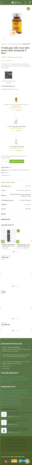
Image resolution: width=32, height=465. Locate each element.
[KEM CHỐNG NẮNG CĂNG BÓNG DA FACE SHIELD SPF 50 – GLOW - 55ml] (4, 430)
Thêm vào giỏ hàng (16, 161)
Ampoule (6, 172)
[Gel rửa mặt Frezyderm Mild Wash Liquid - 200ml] (4, 422)
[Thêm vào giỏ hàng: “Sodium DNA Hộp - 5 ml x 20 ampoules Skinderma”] (17, 241)
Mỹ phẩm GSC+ (26, 44)
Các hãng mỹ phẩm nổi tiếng (14, 44)
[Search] (25, 2)
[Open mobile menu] (2, 2)
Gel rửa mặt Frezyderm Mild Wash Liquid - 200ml (18, 421)
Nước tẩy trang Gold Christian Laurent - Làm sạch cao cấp (19, 413)
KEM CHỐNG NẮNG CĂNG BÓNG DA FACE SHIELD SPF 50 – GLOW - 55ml (18, 429)
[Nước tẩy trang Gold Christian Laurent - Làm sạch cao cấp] (4, 414)
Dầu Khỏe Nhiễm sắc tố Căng (17, 194)
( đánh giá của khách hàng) (15, 57)
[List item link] (16, 366)
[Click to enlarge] (4, 38)
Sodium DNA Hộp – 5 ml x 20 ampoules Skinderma (23, 245)
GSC (10, 175)
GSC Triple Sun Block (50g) (17, 146)
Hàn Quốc (28, 208)
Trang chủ (3, 44)
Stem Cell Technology (25, 200)
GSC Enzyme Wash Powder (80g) (17, 126)
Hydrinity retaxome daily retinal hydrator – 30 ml (8, 245)
